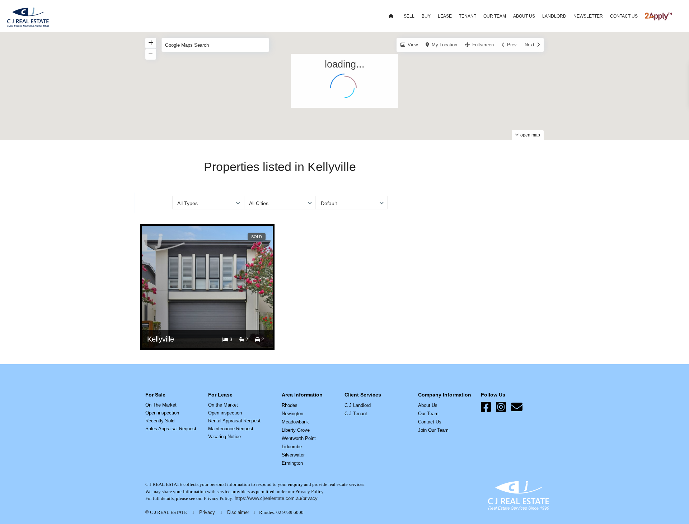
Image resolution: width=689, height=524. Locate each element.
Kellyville (160, 339)
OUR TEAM (494, 16)
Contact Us (429, 422)
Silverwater (293, 455)
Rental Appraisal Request (234, 420)
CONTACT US (624, 16)
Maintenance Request (230, 428)
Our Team (428, 413)
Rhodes (289, 405)
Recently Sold (159, 420)
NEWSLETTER (588, 16)
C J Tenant (355, 413)
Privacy (207, 512)
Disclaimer (238, 512)
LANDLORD (554, 16)
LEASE (445, 16)
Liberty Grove (296, 430)
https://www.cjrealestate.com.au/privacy (276, 498)
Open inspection (162, 413)
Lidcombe (292, 446)
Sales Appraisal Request (170, 428)
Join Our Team (433, 430)
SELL (409, 16)
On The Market (161, 405)
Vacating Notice (224, 436)
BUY (426, 16)
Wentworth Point (299, 438)
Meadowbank (295, 422)
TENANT (467, 16)
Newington (292, 413)
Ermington (292, 463)
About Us (427, 405)
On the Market (223, 405)
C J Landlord (357, 405)
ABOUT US (524, 16)
